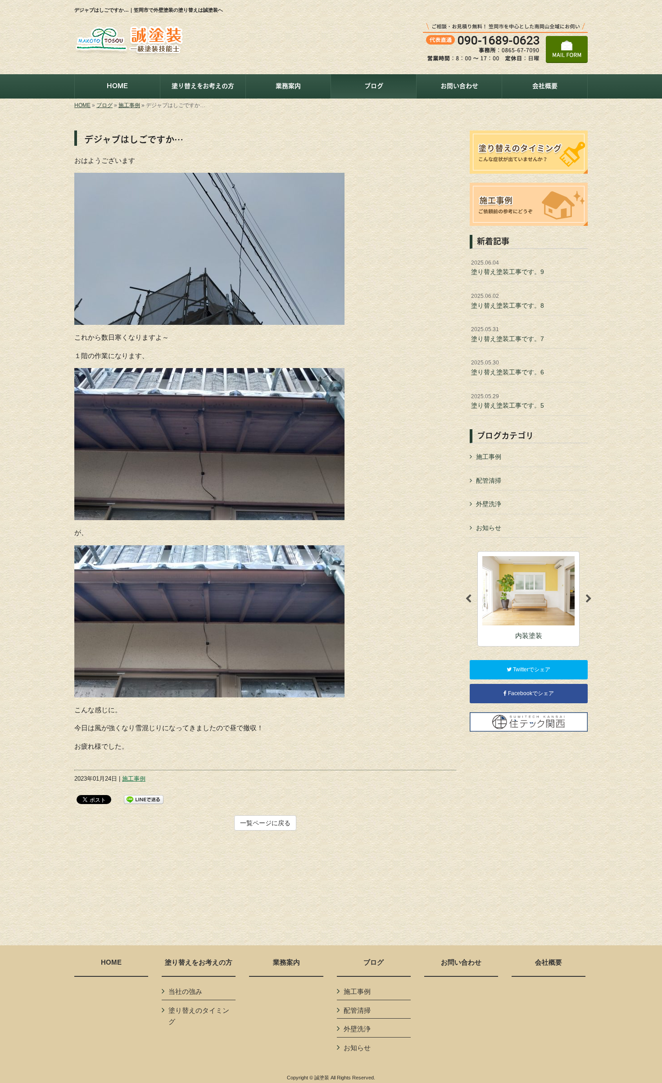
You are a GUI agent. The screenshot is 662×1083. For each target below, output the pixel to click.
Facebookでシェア (530, 693)
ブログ (104, 105)
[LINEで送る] (143, 799)
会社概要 (548, 962)
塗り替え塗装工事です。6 (507, 368)
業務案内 (286, 962)
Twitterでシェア (531, 669)
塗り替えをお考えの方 (198, 962)
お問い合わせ (461, 962)
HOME (82, 105)
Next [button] (588, 598)
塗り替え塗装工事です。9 (507, 268)
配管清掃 (488, 480)
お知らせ (488, 527)
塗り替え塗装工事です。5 (507, 401)
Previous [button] (468, 598)
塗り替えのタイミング (198, 1016)
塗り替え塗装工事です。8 (507, 301)
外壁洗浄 (488, 504)
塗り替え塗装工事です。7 (507, 334)
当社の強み (185, 991)
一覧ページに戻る (265, 823)
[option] (528, 598)
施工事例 (129, 105)
